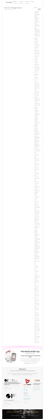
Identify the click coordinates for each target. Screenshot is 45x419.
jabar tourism (36, 155)
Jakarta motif (36, 158)
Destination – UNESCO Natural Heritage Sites (37, 145)
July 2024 (35, 42)
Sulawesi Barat (36, 291)
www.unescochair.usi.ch (8, 388)
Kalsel (35, 180)
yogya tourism (36, 342)
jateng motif (36, 167)
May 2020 (36, 61)
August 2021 (36, 47)
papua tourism (36, 282)
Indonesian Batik (21, 1)
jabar (35, 152)
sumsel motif (36, 323)
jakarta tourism (36, 160)
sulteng (35, 301)
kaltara (35, 184)
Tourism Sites (15, 3)
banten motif (36, 91)
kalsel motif (36, 181)
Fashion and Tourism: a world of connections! (37, 34)
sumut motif (36, 326)
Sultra (35, 306)
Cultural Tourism (37, 103)
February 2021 (36, 50)
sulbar (35, 292)
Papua (35, 273)
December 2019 (36, 67)
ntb (35, 264)
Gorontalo (36, 147)
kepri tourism (36, 202)
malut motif (36, 215)
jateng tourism (36, 169)
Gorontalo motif (37, 149)
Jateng (35, 166)
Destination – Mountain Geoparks (36, 125)
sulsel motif (36, 298)
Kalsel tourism (36, 183)
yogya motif (36, 341)
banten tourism (36, 92)
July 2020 (35, 58)
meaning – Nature (37, 224)
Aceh (35, 75)
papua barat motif (37, 276)
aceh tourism (36, 78)
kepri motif (36, 201)
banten (35, 89)
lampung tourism (37, 207)
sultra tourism (36, 309)
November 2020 (37, 53)
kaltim (35, 195)
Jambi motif (36, 163)
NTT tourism (36, 271)
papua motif (36, 280)
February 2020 (36, 64)
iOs (35, 363)
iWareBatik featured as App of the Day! (37, 21)
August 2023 (36, 44)
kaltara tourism (36, 187)
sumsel (35, 321)
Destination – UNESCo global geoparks (36, 141)
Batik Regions (32, 1)
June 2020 (36, 59)
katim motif (36, 198)
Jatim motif (36, 172)
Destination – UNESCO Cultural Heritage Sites (37, 137)
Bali (35, 80)
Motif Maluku (36, 251)
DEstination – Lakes (37, 122)
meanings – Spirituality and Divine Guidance (37, 242)
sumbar (35, 317)
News (35, 262)
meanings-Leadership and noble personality (37, 245)
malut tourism (36, 216)
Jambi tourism (36, 164)
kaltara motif (36, 186)
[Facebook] (4, 390)
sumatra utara (36, 315)
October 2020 (36, 55)
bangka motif (36, 86)
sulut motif (36, 312)
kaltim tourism (36, 196)
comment (35, 101)
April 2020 (36, 62)
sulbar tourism (36, 295)
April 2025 (36, 39)
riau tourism (36, 286)
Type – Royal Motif (37, 336)
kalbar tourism (36, 178)
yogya (35, 339)
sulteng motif (36, 303)
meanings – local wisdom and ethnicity (37, 235)
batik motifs (36, 94)
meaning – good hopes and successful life (37, 219)
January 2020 (36, 65)
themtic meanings (37, 329)
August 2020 (36, 56)
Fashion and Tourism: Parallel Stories (37, 25)
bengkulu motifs (37, 98)
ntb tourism (36, 267)
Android (32, 363)
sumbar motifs (36, 318)
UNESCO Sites (21, 3)
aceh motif (36, 77)
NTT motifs (36, 270)
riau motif (36, 285)
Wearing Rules (27, 1)
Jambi (35, 161)
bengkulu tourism (37, 100)
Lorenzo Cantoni (7, 9)
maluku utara (36, 213)
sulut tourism (36, 314)
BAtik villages (36, 95)
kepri (35, 199)
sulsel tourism (36, 300)
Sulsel (35, 297)
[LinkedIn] (26, 402)
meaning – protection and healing (36, 227)
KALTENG (36, 189)
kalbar (35, 175)
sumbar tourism (37, 320)
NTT (35, 268)
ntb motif (36, 265)
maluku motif (36, 210)
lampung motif (36, 205)
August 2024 (36, 41)
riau (35, 283)
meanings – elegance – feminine (36, 231)
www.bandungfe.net (27, 399)
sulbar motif (36, 294)
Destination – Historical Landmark (36, 119)
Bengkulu (35, 97)
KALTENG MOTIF (37, 190)
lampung (35, 204)
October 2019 (36, 70)
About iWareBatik (27, 3)
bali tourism (36, 83)
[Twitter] (25, 402)
